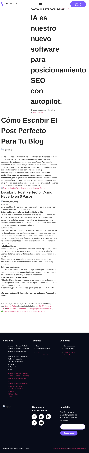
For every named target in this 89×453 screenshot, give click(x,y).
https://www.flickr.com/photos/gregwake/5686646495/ (30, 309)
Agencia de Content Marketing (18, 346)
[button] (40, 4)
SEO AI (10, 369)
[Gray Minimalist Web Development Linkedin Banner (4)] (74, 9)
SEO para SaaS (13, 367)
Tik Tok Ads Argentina (15, 359)
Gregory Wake (10, 306)
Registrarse (68, 433)
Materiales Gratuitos (43, 348)
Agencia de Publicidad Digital (17, 356)
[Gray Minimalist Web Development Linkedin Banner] (23, 188)
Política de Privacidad (60, 448)
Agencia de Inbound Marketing (18, 348)
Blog (37, 346)
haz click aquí (38, 113)
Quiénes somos (69, 346)
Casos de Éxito (69, 348)
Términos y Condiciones (77, 448)
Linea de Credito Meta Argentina (15, 363)
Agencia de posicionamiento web (17, 352)
